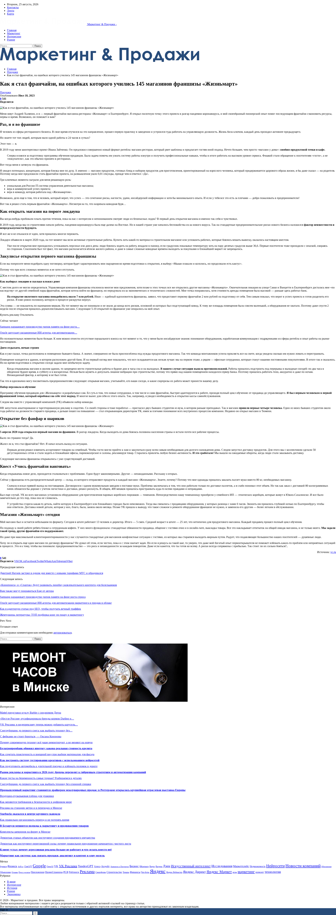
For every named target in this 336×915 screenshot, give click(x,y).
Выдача (159, 866)
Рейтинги (74, 872)
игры (235, 872)
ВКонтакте (144, 866)
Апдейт (105, 866)
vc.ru (333, 552)
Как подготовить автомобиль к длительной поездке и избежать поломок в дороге (48, 766)
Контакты (13, 7)
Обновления (326, 867)
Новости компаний (303, 865)
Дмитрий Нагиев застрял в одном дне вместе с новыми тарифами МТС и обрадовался (51, 573)
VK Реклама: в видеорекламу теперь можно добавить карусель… (39, 724)
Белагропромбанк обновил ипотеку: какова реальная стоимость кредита (46, 748)
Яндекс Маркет (219, 871)
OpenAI (50, 866)
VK (56, 866)
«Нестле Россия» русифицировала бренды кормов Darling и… (37, 718)
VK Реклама (68, 866)
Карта (10, 13)
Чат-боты (145, 872)
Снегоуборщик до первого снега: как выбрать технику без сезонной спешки (45, 784)
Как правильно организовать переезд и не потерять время (34, 819)
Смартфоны (100, 872)
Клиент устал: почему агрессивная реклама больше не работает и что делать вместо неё (56, 849)
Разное (11, 39)
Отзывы (15, 872)
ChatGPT (28, 866)
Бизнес (134, 866)
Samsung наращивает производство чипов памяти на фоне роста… (40, 326)
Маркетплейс (241, 866)
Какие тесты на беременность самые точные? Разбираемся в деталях (41, 778)
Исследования (221, 866)
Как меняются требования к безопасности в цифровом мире (36, 801)
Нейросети (275, 866)
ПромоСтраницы (54, 872)
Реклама (87, 871)
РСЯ (65, 872)
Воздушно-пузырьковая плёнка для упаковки (27, 796)
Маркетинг (13, 33)
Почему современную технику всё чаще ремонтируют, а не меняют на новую (46, 742)
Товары (126, 872)
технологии (273, 872)
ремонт (259, 872)
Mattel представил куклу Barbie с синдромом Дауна (30, 712)
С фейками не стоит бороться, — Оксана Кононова (30, 736)
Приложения (37, 872)
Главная (11, 30)
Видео (152, 866)
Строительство (114, 872)
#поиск (12, 866)
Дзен (166, 866)
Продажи (5, 92)
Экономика (13, 894)
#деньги (3, 866)
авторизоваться (62, 632)
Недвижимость (257, 866)
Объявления (5, 872)
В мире (11, 881)
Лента (10, 10)
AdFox (20, 867)
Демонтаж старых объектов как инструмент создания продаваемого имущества (47, 837)
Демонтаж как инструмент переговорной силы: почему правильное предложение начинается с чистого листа (65, 843)
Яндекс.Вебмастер (174, 872)
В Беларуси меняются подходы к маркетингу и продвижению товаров (44, 825)
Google (39, 865)
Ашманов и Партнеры (119, 867)
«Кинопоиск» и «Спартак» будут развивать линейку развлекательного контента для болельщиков (58, 584)
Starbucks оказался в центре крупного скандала (30, 813)
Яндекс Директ (194, 872)
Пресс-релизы (24, 872)
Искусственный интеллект (191, 866)
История (12, 887)
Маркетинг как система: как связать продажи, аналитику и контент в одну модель (52, 855)
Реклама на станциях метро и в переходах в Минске (31, 807)
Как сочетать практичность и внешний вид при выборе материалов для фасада (47, 754)
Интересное (14, 36)
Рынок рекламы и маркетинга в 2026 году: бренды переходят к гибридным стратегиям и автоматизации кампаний (73, 772)
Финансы (135, 872)
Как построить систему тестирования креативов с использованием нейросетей (49, 760)
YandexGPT (85, 866)
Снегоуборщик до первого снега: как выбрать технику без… (36, 730)
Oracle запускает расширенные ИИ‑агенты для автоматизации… (38, 332)
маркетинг (246, 871)
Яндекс (158, 871)
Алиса (97, 866)
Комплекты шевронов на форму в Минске (25, 831)
